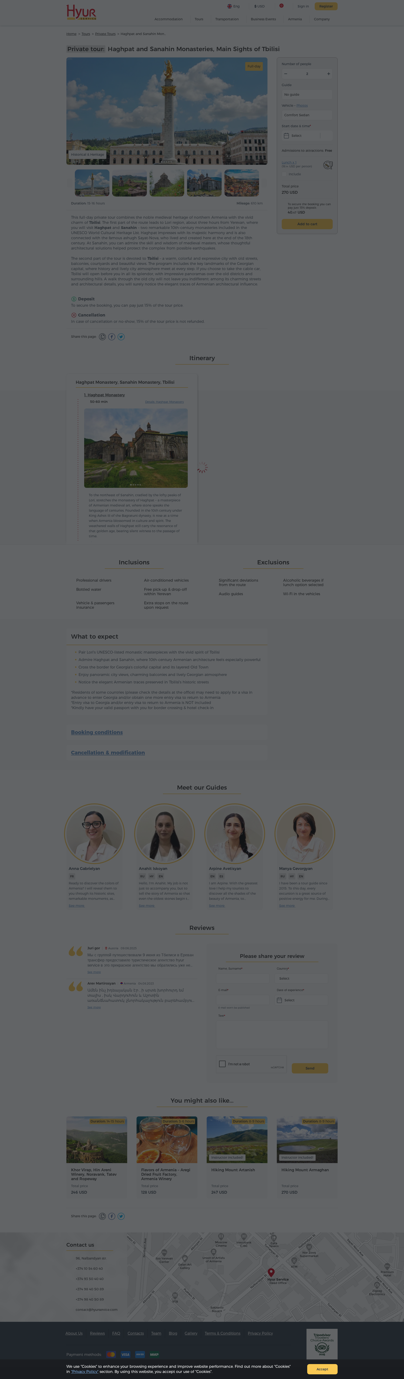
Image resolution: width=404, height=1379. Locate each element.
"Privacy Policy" (84, 1371)
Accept (322, 1369)
